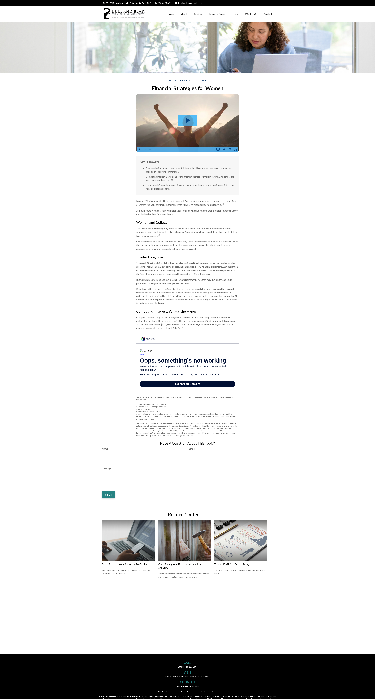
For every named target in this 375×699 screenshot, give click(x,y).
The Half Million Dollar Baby (231, 564)
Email (192, 448)
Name (105, 448)
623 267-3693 (164, 3)
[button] (170, 14)
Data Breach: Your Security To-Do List (125, 564)
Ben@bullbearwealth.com (190, 3)
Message (106, 468)
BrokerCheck (211, 692)
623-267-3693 (191, 666)
